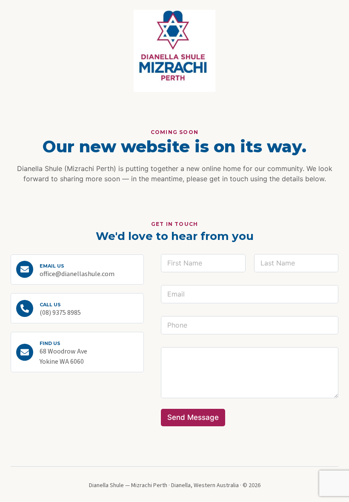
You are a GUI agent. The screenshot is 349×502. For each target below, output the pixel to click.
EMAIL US (52, 266)
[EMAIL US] (24, 269)
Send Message (193, 417)
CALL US (50, 305)
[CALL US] (24, 308)
